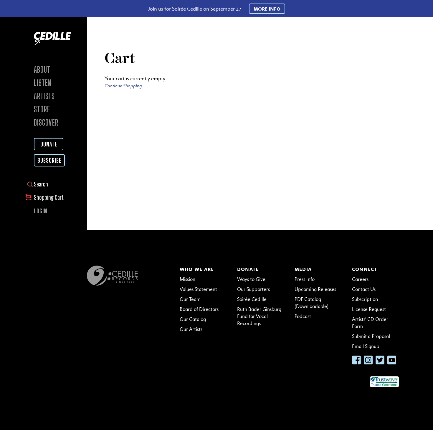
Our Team (190, 299)
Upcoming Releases (315, 289)
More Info (267, 9)
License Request (369, 309)
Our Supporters (253, 289)
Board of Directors (199, 309)
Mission (187, 279)
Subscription (365, 299)
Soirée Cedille (252, 299)
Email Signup (365, 346)
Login (40, 210)
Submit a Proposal (371, 336)
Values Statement (198, 289)
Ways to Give (251, 279)
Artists (44, 96)
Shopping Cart (49, 197)
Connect (364, 269)
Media (303, 269)
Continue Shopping (123, 86)
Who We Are (197, 269)
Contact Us (364, 289)
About (42, 69)
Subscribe (49, 160)
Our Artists (191, 329)
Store (42, 109)
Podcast (303, 316)
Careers (360, 279)
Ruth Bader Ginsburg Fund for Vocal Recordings (259, 316)
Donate (48, 144)
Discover (46, 122)
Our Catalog (193, 319)
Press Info (305, 279)
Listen (43, 83)
